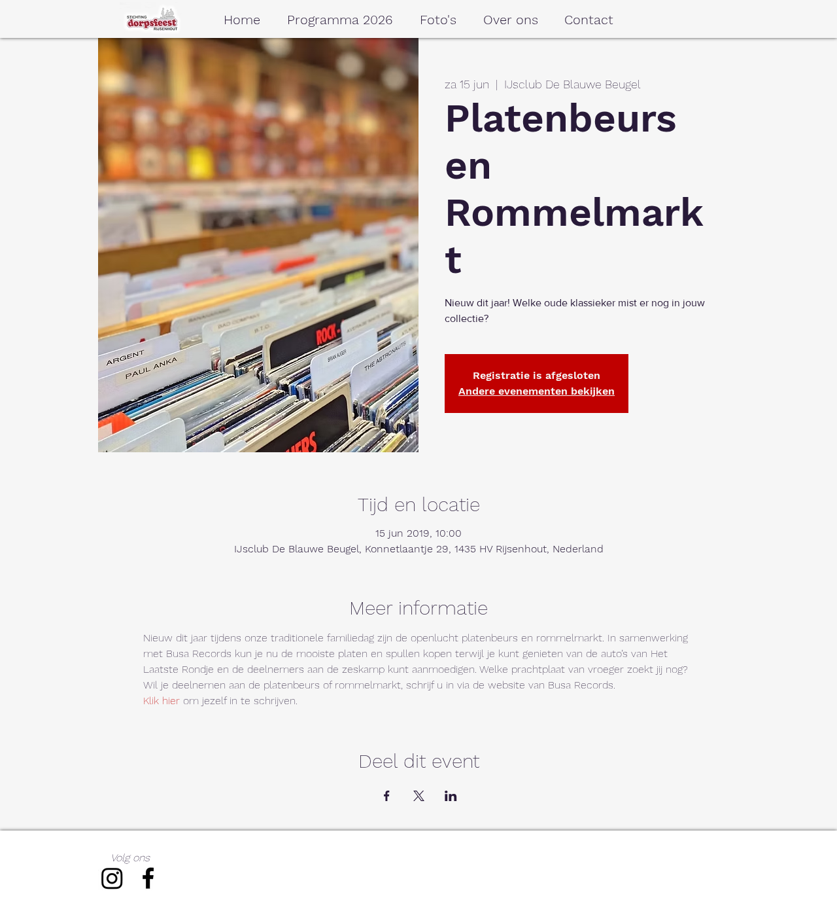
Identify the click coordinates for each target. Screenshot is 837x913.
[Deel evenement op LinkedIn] (451, 796)
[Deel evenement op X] (419, 796)
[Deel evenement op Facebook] (387, 796)
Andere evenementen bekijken (536, 391)
